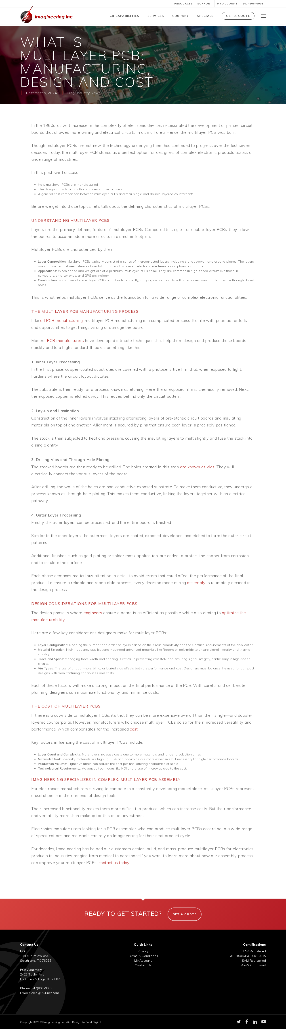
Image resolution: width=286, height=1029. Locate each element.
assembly (196, 582)
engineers (93, 612)
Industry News (88, 93)
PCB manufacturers (65, 340)
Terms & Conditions (143, 956)
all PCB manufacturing (61, 320)
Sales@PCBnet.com (44, 993)
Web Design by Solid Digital (83, 1022)
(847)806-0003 (41, 988)
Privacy (143, 951)
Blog (71, 93)
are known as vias (197, 466)
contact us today (114, 862)
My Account (143, 961)
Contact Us (143, 965)
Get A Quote (184, 914)
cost (134, 729)
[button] (263, 16)
